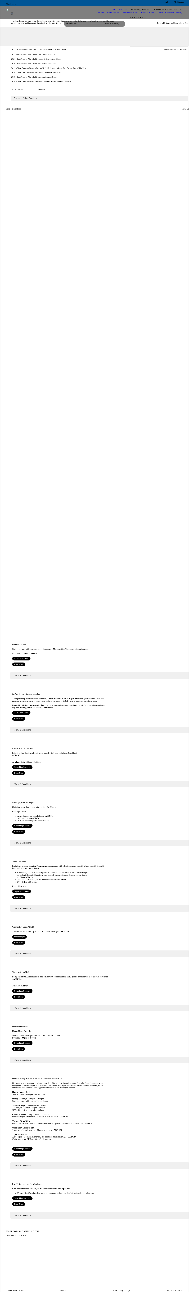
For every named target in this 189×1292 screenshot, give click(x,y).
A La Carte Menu (21, 659)
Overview (101, 12)
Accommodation (113, 12)
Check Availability (111, 24)
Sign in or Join (12, 4)
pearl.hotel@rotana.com (140, 9)
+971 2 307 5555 (119, 9)
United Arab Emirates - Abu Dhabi (168, 9)
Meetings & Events (148, 12)
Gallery (179, 12)
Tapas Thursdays (21, 891)
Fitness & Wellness (166, 12)
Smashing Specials (22, 767)
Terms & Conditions (21, 675)
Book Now (18, 664)
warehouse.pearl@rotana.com (176, 49)
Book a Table (17, 89)
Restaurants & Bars (130, 12)
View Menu (42, 89)
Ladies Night (19, 937)
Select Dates (72, 24)
